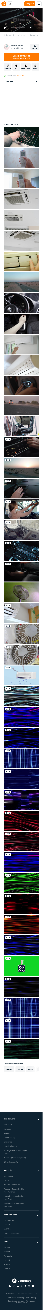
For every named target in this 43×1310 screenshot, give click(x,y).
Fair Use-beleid (20, 1301)
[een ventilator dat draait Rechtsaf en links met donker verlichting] (21, 591)
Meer (6, 1267)
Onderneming (9, 1136)
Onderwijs (8, 1141)
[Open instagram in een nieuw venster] (13, 1285)
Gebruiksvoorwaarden (15, 1300)
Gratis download (21, 56)
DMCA (6, 1179)
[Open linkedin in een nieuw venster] (17, 1285)
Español (7, 1250)
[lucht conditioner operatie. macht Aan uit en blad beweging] (21, 260)
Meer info (9, 80)
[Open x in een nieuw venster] (28, 1285)
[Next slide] (33, 1068)
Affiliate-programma (12, 1183)
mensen (9, 1068)
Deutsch (7, 1259)
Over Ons (7, 1228)
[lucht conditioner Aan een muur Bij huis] (21, 364)
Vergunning (8, 1175)
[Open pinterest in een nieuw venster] (21, 1285)
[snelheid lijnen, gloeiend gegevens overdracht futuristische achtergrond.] (21, 695)
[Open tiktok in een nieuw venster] (24, 1285)
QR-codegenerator (11, 1161)
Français (7, 1263)
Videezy (7, 1132)
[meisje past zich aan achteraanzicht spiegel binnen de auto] (21, 508)
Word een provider (11, 1232)
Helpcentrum (9, 1219)
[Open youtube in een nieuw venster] (32, 1285)
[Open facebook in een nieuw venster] (9, 1285)
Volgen (34, 48)
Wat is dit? (20, 76)
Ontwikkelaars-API (11, 1145)
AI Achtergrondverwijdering (15, 1156)
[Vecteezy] (3, 3)
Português (8, 1255)
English (7, 1246)
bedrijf (20, 1068)
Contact (7, 1223)
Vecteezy (7, 1128)
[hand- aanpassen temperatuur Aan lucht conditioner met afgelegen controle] (21, 343)
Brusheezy (8, 1124)
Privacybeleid (29, 1300)
